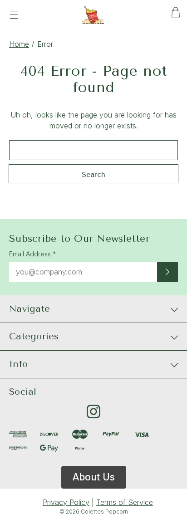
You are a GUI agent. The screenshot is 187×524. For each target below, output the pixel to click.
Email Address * (32, 254)
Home (19, 44)
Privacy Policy (66, 502)
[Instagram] (93, 411)
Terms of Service (124, 502)
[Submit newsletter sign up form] (167, 272)
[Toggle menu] (14, 14)
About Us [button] (94, 477)
